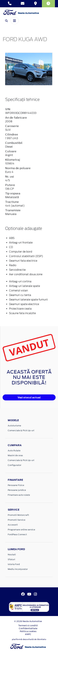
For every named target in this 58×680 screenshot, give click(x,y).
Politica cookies (28, 631)
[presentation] (10, 67)
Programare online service (21, 529)
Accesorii (13, 524)
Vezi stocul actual (29, 397)
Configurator (14, 465)
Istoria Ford (14, 564)
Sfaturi (11, 559)
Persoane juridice (17, 490)
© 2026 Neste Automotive (28, 621)
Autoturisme (14, 425)
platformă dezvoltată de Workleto (29, 639)
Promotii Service (16, 519)
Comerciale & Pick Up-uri (21, 430)
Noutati (12, 554)
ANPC (28, 634)
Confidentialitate (28, 628)
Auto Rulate (14, 450)
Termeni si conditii (28, 625)
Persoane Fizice (16, 485)
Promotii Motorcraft (18, 515)
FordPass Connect (17, 534)
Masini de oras (15, 455)
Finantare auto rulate (19, 494)
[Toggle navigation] (14, 20)
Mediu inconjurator (18, 569)
